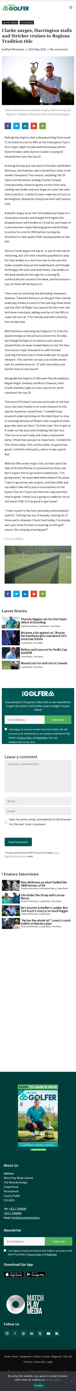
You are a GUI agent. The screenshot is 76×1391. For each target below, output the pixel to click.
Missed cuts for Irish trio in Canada (44, 663)
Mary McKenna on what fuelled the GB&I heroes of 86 (44, 883)
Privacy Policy (25, 737)
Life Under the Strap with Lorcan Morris (43, 896)
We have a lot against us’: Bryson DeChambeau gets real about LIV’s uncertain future (44, 636)
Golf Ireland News (29, 626)
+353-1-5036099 (12, 1213)
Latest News (10, 22)
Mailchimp (42, 737)
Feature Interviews (29, 888)
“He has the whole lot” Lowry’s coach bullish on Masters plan (46, 922)
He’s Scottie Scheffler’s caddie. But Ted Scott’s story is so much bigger (44, 909)
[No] (71, 1381)
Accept (39, 1385)
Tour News (26, 22)
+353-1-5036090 (17, 1209)
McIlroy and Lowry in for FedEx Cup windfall (44, 651)
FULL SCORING (14, 539)
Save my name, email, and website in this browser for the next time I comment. (40, 821)
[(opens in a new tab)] (38, 1117)
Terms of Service (19, 856)
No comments (59, 49)
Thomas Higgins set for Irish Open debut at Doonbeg (44, 620)
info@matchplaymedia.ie (26, 1217)
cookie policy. (54, 1379)
